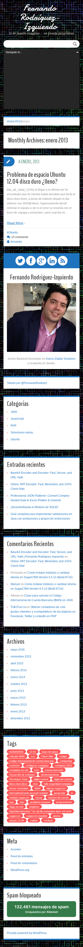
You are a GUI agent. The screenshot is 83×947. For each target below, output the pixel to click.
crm (36, 770)
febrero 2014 (19, 670)
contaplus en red (18, 770)
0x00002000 (16, 751)
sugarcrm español (37, 816)
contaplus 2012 (63, 765)
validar (34, 820)
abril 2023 (17, 663)
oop (11, 802)
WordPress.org (20, 870)
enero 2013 (18, 711)
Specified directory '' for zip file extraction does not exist (40, 811)
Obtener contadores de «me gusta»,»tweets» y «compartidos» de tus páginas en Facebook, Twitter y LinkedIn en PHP (43, 611)
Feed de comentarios (24, 863)
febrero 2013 (19, 704)
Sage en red (16, 806)
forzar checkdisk (18, 788)
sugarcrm (14, 816)
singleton (34, 806)
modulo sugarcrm (19, 797)
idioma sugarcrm (56, 788)
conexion (14, 765)
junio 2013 (17, 690)
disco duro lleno (18, 784)
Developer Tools (18, 779)
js (72, 793)
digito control (41, 779)
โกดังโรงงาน (18, 607)
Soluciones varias (22, 432)
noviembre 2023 (21, 656)
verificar (48, 820)
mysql (38, 797)
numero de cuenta (58, 797)
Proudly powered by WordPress (27, 933)
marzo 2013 (18, 697)
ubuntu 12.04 (16, 820)
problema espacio (40, 802)
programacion (64, 802)
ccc (33, 756)
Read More (15, 223)
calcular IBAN (17, 756)
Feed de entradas (22, 856)
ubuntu (57, 816)
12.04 (33, 751)
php (22, 802)
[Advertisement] (41, 83)
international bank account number (28, 793)
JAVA (14, 411)
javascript (59, 793)
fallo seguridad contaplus (58, 784)
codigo (63, 756)
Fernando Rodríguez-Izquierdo (39, 17)
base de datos (50, 751)
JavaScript (17, 418)
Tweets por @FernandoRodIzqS (27, 383)
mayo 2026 (18, 649)
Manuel (15, 584)
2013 (18, 121)
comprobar (66, 761)
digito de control (63, 779)
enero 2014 (18, 677)
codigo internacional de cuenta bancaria (31, 761)
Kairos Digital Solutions (60, 358)
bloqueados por (42, 910)
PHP (13, 425)
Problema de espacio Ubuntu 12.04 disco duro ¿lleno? (36, 178)
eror (35, 784)
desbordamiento (50, 774)
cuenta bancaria (54, 770)
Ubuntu (13, 232)
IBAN (37, 788)
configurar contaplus (37, 765)
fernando (16, 241)
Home (11, 121)
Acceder (16, 849)
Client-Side (47, 756)
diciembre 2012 (20, 718)
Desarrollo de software (22, 774)
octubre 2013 (19, 684)
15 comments (19, 237)
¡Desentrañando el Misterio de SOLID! (34, 507)
